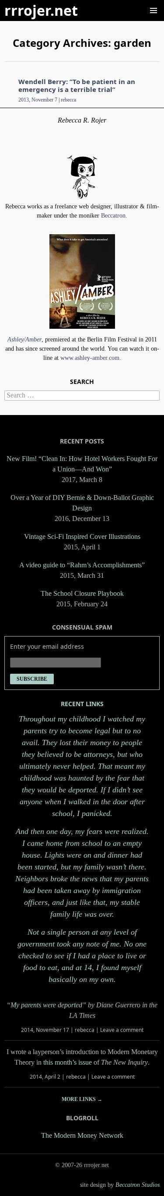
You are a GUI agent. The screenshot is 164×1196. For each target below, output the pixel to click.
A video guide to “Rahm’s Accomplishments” (82, 565)
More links (82, 1099)
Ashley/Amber (24, 339)
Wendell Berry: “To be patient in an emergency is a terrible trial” (76, 85)
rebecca (68, 100)
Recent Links (82, 704)
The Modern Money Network (82, 1135)
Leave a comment (121, 1030)
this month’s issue (67, 1062)
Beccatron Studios (137, 1185)
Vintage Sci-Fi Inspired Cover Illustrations (82, 536)
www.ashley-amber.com (89, 358)
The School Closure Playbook (82, 593)
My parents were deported (46, 1005)
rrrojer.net (41, 10)
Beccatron (113, 215)
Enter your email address (47, 646)
